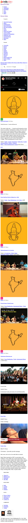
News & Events (7, 26)
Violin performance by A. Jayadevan (7, 250)
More (5, 13)
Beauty (5, 46)
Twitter (5, 508)
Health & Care (7, 35)
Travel (5, 56)
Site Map (6, 479)
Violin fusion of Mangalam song (6, 356)
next (2, 147)
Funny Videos (7, 58)
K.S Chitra (19, 200)
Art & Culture (7, 32)
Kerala (5, 6)
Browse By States (5, 4)
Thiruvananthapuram (9, 144)
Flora (5, 28)
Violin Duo (20, 141)
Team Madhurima (12, 200)
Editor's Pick (11, 62)
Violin (5, 141)
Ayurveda (6, 45)
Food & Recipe (7, 36)
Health (5, 50)
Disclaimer (6, 498)
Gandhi (5, 486)
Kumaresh (14, 141)
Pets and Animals (8, 27)
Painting (5, 489)
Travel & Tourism (8, 22)
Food (5, 49)
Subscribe (6, 478)
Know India (17, 62)
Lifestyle (6, 53)
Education (6, 38)
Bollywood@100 (8, 57)
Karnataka (6, 9)
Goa (5, 10)
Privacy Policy (7, 495)
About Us (25, 62)
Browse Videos (4, 16)
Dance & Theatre (8, 31)
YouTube (6, 505)
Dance (5, 48)
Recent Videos (4, 62)
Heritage (6, 52)
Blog (21, 62)
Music (5, 23)
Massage (6, 54)
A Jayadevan (7, 253)
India (5, 485)
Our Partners (4, 64)
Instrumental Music (17, 306)
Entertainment (7, 24)
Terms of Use (7, 496)
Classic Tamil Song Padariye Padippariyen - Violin (10, 197)
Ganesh (9, 141)
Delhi (5, 12)
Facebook (6, 506)
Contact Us (6, 499)
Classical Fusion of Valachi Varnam (7, 303)
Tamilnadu (6, 8)
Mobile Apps (7, 476)
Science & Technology (9, 34)
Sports (5, 30)
